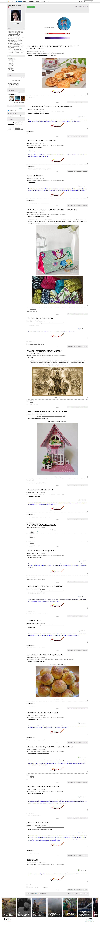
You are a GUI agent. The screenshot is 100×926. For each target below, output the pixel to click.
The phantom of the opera (13, 85)
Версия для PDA (89, 919)
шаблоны (43, 482)
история (16, 37)
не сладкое (35, 133)
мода (20, 40)
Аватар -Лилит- (15, 15)
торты (13, 49)
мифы (37, 404)
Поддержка (79, 1)
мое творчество (13, 41)
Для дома (10, 69)
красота (15, 38)
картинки (21, 37)
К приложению (21, 92)
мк (18, 40)
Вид (82, 1)
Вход (25, 1)
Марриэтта (39, 214)
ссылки (15, 47)
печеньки (10, 44)
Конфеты (12, 31)
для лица (16, 35)
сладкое (43, 99)
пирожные (31, 168)
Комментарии (18, 5)
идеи (13, 37)
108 (76, 893)
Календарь (86, 893)
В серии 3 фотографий (19, 102)
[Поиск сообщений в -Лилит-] (20, 108)
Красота (9, 67)
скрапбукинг (20, 46)
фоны (20, 49)
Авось (38, 1)
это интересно (15, 52)
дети (21, 32)
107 (78, 893)
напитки (16, 43)
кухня (16, 40)
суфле (43, 613)
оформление (47, 516)
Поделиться (85, 102)
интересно (31, 779)
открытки (20, 43)
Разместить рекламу (89, 921)
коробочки (10, 38)
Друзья (13, 5)
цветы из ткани (19, 50)
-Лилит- (8, 7)
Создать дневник (31, 6)
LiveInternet (10, 1)
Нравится (79, 102)
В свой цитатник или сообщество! (56, 53)
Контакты (89, 920)
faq (9, 31)
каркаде (35, 613)
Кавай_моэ (39, 355)
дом (19, 35)
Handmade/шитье (33, 309)
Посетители (17, 128)
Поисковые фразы (19, 129)
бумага (18, 31)
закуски (10, 37)
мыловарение (20, 41)
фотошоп (10, 50)
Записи (9, 5)
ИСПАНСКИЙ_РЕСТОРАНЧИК (43, 659)
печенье (35, 344)
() (74, 102)
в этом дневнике (12, 110)
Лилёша (38, 53)
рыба (15, 46)
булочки (35, 516)
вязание (14, 32)
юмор (21, 52)
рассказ (18, 44)
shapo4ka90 (37, 523)
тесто (21, 47)
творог (40, 99)
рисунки (31, 404)
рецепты (11, 46)
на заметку (11, 43)
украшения (17, 49)
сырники (35, 99)
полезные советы (36, 545)
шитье (9, 52)
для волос (10, 34)
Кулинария (10, 64)
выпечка (10, 32)
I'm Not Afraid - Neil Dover (13, 83)
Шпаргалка (10, 68)
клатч (34, 311)
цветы (14, 50)
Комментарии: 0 (16, 84)
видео (21, 31)
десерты (46, 613)
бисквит (47, 202)
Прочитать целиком (45, 53)
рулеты (35, 202)
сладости (11, 48)
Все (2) (22, 77)
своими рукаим (32, 482)
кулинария (11, 40)
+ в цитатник (41, 51)
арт (34, 404)
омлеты (31, 815)
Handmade (10, 58)
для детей (15, 34)
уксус (35, 779)
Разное (9, 65)
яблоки (39, 344)
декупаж (18, 32)
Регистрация (20, 1)
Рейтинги (31, 1)
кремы (18, 38)
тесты (9, 49)
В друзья (17, 23)
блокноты (15, 31)
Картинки (10, 70)
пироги (14, 44)
